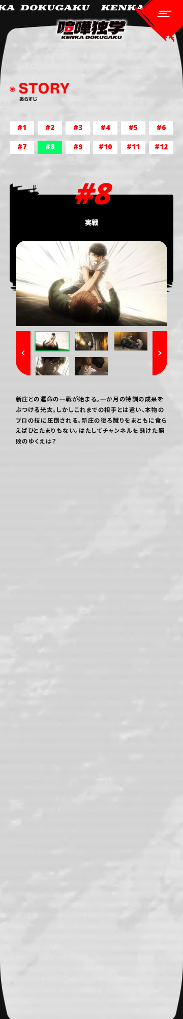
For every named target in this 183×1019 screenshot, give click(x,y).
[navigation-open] (159, 21)
